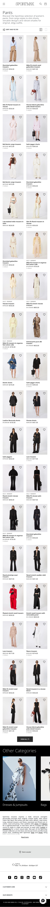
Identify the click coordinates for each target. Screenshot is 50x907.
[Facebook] (9, 877)
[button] (43, 900)
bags (32, 833)
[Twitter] (16, 877)
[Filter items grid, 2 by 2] (41, 30)
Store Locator (26, 852)
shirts (36, 824)
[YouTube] (34, 877)
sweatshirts (7, 829)
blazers (44, 824)
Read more (25, 837)
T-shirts (42, 827)
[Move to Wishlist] (20, 38)
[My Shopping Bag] (45, 4)
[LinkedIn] (28, 877)
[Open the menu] (4, 4)
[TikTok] (40, 877)
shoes (40, 833)
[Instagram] (22, 877)
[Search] (40, 4)
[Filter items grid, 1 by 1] (46, 30)
